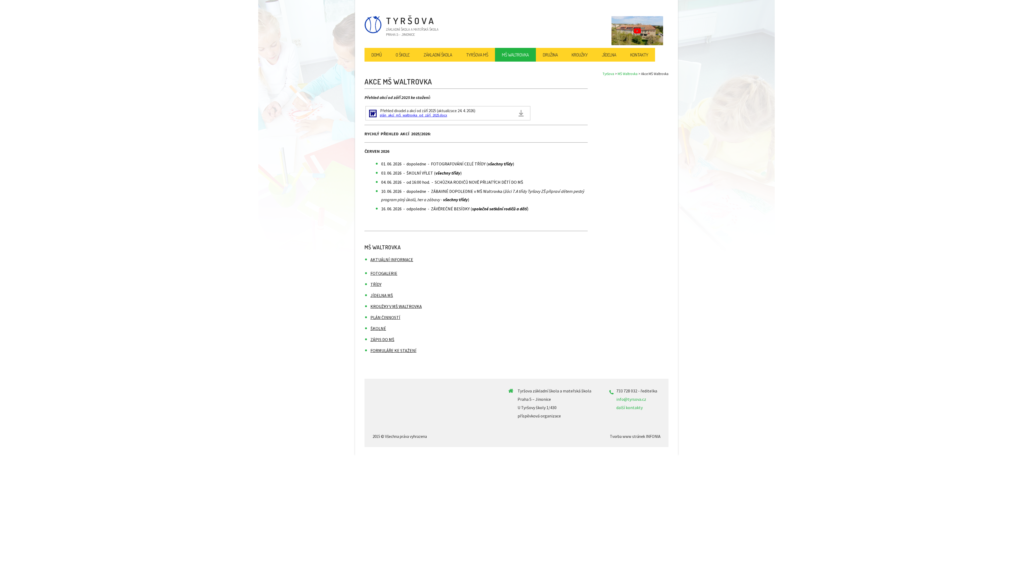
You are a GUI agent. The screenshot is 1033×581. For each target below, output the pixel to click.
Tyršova (608, 74)
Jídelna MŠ (381, 295)
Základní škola (438, 55)
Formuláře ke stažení (393, 350)
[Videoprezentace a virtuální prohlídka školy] (637, 30)
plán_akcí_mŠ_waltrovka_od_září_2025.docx (413, 115)
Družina (550, 55)
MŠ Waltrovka (628, 74)
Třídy (375, 284)
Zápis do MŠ (382, 339)
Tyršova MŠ (477, 55)
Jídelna (609, 55)
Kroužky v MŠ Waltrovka (396, 306)
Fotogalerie (383, 273)
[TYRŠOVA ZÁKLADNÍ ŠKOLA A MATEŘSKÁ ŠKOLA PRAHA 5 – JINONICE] (373, 32)
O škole (403, 55)
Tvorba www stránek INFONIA (635, 436)
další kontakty (629, 407)
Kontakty (639, 55)
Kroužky (580, 55)
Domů (377, 55)
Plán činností (385, 317)
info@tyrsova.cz (631, 399)
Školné (378, 328)
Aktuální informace (391, 259)
